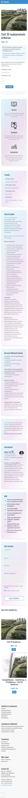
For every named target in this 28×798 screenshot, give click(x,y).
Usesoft (6, 1)
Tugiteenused (5, 745)
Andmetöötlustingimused (8, 749)
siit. (7, 57)
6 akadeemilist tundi (11, 182)
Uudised (3, 708)
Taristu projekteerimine (8, 730)
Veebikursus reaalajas (19, 94)
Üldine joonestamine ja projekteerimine (12, 726)
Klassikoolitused (8, 94)
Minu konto (4, 761)
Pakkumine (13, 94)
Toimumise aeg (5, 75)
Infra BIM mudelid (17, 92)
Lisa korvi (9, 87)
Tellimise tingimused (7, 747)
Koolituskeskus (5, 743)
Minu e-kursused (6, 759)
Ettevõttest (4, 742)
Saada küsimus (14, 598)
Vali (14, 650)
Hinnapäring (4, 717)
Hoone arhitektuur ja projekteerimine (11, 728)
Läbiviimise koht (6, 69)
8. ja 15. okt (9, 194)
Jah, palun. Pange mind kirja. (12, 590)
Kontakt (3, 751)
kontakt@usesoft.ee (7, 785)
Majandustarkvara (6, 714)
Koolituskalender (6, 710)
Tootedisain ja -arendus (7, 732)
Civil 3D (12, 92)
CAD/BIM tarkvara (6, 712)
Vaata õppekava (10, 236)
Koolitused (4, 716)
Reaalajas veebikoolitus (12, 188)
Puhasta (4, 81)
